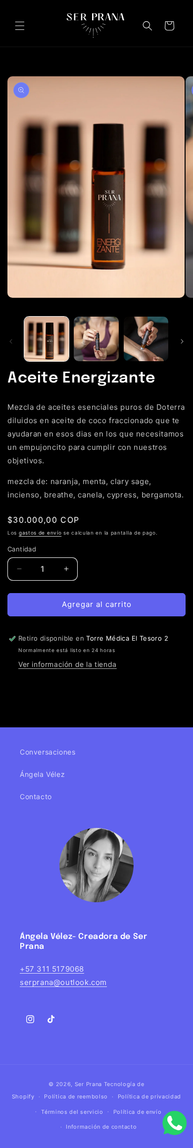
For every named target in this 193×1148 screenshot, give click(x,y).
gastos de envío (40, 533)
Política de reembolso (76, 1096)
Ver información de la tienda (67, 664)
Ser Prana (88, 1084)
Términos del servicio (72, 1111)
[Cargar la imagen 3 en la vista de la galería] (146, 339)
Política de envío (137, 1111)
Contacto (36, 796)
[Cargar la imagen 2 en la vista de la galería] (96, 339)
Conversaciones (47, 752)
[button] (20, 26)
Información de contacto (101, 1126)
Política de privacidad (149, 1096)
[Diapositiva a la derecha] (182, 341)
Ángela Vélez (42, 774)
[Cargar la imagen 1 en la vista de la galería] (46, 339)
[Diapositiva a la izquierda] (11, 341)
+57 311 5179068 (52, 969)
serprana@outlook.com (63, 982)
